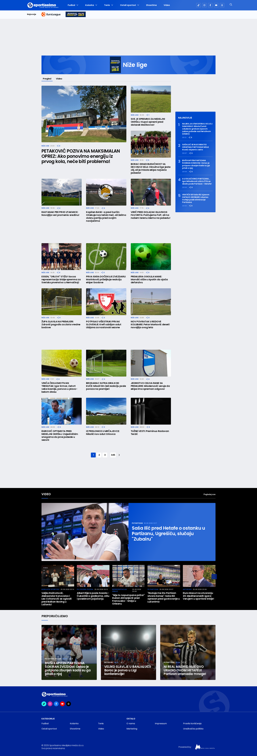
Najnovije (31, 14)
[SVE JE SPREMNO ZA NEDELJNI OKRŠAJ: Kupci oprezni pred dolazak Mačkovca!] (151, 99)
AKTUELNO (187, 589)
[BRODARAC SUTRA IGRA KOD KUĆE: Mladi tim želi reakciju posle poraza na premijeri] (106, 363)
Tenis (107, 5)
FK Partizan (137, 523)
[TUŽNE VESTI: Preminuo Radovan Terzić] (151, 411)
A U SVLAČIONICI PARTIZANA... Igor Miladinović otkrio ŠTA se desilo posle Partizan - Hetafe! (197, 181)
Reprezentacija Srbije (119, 590)
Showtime (151, 5)
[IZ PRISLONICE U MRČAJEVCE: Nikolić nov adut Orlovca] (106, 411)
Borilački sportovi (50, 589)
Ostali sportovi (128, 5)
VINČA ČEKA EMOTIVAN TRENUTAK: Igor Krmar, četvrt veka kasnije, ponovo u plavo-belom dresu (59, 387)
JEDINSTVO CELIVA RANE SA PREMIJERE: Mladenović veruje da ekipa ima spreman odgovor (150, 386)
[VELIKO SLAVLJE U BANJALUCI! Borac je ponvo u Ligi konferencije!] (128, 652)
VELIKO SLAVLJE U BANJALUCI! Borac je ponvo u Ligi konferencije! (127, 670)
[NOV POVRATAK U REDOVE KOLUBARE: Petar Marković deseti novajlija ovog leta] (151, 301)
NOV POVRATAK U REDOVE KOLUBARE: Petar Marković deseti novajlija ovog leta (150, 324)
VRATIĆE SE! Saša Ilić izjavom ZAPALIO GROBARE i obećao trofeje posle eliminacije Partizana (195, 198)
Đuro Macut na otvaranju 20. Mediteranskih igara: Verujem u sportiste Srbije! (198, 596)
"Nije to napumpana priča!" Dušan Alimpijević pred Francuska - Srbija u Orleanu (128, 599)
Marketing (131, 728)
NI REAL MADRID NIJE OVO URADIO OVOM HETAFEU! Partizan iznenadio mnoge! (185, 670)
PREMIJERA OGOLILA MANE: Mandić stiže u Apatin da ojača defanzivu (149, 279)
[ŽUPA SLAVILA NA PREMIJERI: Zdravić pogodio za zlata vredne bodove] (61, 301)
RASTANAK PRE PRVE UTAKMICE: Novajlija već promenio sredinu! (60, 213)
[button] (214, 576)
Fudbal (71, 5)
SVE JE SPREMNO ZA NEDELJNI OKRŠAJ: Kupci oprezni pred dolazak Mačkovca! (148, 121)
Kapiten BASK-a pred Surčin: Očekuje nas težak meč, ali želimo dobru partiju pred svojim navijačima (106, 216)
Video (167, 5)
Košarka (89, 5)
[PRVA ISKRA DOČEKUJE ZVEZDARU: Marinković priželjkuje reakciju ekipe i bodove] (106, 256)
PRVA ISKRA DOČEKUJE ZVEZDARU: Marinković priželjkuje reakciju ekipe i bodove (106, 279)
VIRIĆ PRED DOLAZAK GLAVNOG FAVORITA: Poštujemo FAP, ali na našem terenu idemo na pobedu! (150, 215)
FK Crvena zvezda (85, 589)
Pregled (47, 78)
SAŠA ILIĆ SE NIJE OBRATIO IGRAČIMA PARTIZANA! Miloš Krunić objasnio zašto (195, 147)
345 (113, 454)
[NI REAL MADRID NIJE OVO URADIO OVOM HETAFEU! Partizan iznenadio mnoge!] (188, 652)
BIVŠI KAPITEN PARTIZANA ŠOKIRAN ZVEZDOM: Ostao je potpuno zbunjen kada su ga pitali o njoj (196, 164)
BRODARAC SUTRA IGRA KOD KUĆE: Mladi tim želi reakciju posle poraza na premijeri (106, 386)
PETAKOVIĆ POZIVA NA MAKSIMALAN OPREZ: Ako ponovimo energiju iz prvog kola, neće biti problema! (80, 156)
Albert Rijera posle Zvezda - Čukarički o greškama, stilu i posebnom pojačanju (93, 596)
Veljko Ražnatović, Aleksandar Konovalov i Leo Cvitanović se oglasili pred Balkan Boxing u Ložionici (56, 599)
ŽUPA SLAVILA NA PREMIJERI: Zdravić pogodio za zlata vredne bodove (60, 324)
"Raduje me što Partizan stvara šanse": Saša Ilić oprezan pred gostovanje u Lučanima (164, 597)
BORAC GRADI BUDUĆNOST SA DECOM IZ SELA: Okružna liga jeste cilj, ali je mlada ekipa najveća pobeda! (151, 168)
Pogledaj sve (210, 494)
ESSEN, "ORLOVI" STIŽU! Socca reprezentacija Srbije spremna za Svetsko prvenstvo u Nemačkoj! (61, 279)
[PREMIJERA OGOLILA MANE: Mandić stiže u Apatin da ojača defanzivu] (151, 256)
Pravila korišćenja (192, 723)
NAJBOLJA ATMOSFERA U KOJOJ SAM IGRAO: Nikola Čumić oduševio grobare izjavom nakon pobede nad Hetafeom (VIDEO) (197, 129)
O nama (130, 723)
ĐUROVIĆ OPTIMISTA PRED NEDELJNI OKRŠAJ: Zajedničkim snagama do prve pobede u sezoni (59, 435)
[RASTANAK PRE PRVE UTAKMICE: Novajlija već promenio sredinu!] (61, 192)
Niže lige (45, 146)
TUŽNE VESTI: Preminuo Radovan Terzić (150, 433)
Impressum (161, 723)
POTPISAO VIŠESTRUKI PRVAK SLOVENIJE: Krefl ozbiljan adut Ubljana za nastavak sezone (103, 324)
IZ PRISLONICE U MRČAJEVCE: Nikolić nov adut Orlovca (103, 433)
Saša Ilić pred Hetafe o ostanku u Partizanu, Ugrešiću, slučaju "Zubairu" (168, 533)
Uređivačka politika (193, 728)
